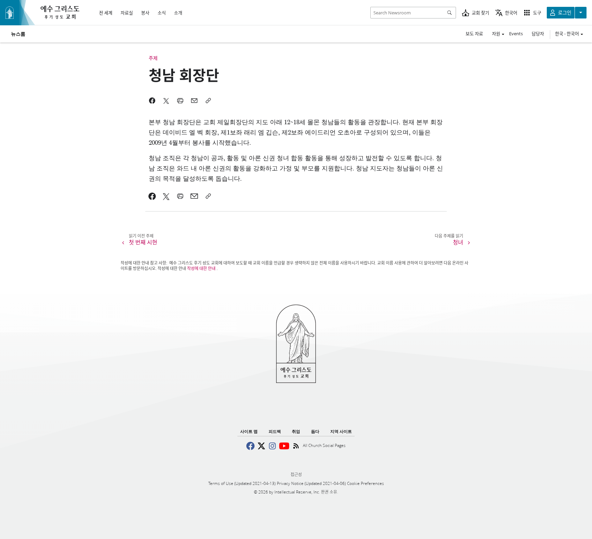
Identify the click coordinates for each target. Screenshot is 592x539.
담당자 (538, 33)
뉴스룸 (18, 33)
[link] (152, 196)
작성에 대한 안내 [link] (201, 268)
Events (516, 33)
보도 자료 (474, 33)
